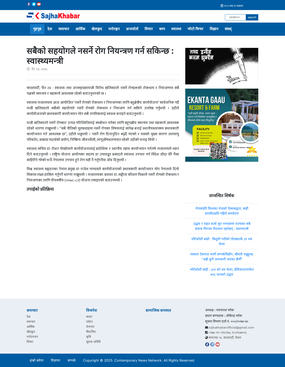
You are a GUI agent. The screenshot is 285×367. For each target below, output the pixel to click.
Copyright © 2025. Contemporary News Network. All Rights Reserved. (140, 360)
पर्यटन (89, 321)
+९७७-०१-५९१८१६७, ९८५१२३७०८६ (227, 332)
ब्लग (162, 29)
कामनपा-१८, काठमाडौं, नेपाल (225, 337)
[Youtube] (39, 4)
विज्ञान (214, 29)
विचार (149, 29)
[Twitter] (34, 4)
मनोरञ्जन (114, 29)
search (252, 17)
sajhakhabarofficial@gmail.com (231, 327)
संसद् (228, 29)
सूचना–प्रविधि (93, 341)
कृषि (88, 336)
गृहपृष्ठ (37, 29)
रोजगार (90, 326)
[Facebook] (29, 4)
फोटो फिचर (195, 29)
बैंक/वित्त (91, 331)
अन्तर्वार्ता (132, 29)
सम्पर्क (72, 360)
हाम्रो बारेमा (37, 360)
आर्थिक (80, 29)
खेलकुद (97, 29)
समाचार (63, 29)
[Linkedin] (212, 344)
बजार (89, 316)
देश (50, 29)
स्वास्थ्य (176, 29)
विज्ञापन (55, 360)
